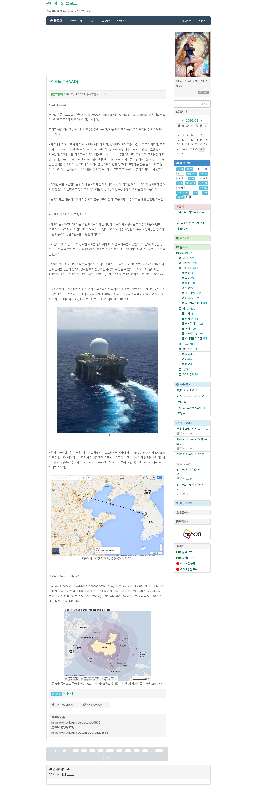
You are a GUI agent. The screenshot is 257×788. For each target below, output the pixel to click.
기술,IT (189, 308)
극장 (189, 278)
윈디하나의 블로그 (61, 3)
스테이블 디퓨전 (196, 338)
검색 (205, 104)
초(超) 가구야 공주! (186, 390)
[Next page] (108, 757)
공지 (93, 20)
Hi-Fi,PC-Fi (193, 293)
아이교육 (203, 173)
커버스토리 (77, 20)
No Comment (95, 705)
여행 (188, 364)
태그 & (123, 20)
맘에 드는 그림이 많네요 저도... (190, 487)
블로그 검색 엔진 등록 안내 (190, 222)
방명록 (107, 20)
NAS (179, 183)
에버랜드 (203, 188)
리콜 (195, 192)
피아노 (190, 283)
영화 (189, 273)
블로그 (57, 20)
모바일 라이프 (194, 323)
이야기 (188, 258)
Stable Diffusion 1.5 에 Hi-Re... (191, 441)
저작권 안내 (182, 228)
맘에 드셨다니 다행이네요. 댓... (190, 472)
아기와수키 (190, 374)
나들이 (189, 354)
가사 (205, 192)
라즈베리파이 (182, 192)
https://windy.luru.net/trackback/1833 (75, 722)
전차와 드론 (182, 402)
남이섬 (180, 178)
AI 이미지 (203, 183)
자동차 (189, 344)
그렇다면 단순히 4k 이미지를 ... (191, 456)
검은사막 (180, 188)
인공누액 (203, 178)
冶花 (186, 369)
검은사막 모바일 (196, 303)
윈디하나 (68, 693)
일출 (197, 169)
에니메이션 (193, 298)
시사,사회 (102, 94)
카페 (188, 359)
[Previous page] (55, 750)
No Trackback (64, 705)
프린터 (180, 169)
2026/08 (192, 120)
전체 (186, 253)
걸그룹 (191, 178)
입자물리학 (190, 183)
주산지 (188, 197)
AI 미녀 (180, 173)
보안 (205, 169)
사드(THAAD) (65, 81)
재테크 (180, 197)
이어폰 (190, 328)
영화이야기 (191, 173)
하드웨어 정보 (194, 333)
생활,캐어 (190, 349)
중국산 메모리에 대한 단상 (190, 396)
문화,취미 (190, 268)
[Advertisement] (107, 52)
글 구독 (185, 551)
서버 (189, 313)
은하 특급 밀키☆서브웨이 (189, 407)
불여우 (189, 169)
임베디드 (191, 318)
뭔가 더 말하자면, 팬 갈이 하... (192, 428)
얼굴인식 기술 (183, 413)
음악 (189, 288)
